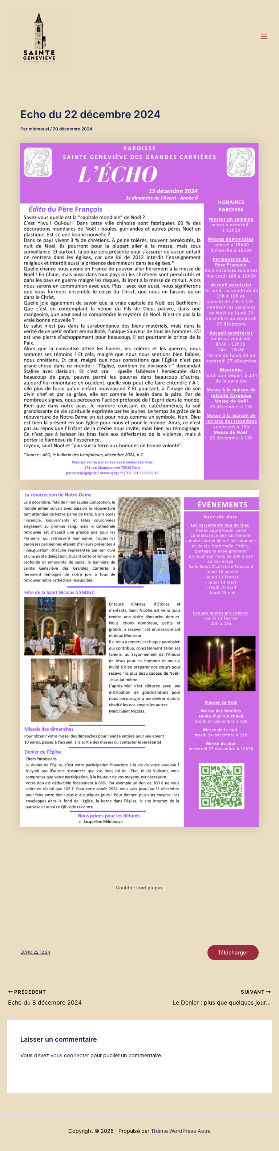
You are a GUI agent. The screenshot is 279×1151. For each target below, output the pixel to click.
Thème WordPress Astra (181, 1131)
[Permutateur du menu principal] (264, 36)
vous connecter (69, 1055)
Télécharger (233, 952)
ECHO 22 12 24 (35, 952)
